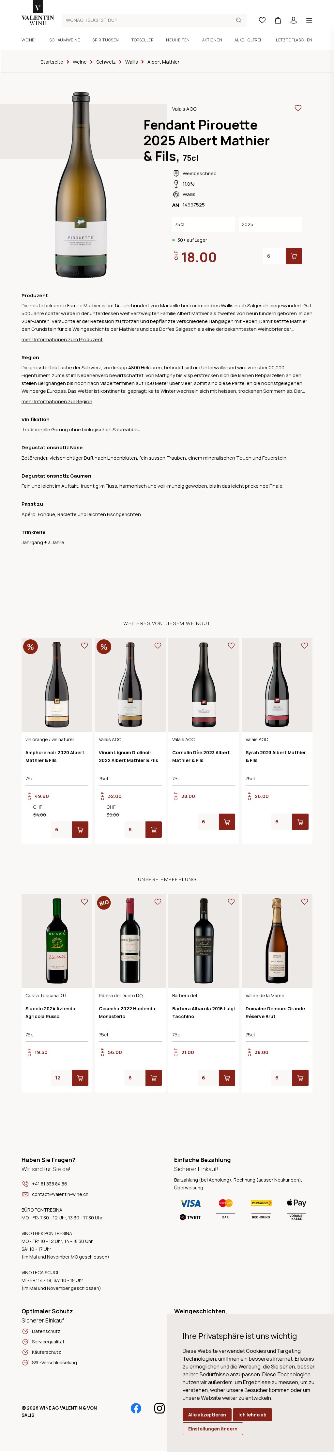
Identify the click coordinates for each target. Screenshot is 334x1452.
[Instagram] (159, 1408)
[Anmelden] (293, 20)
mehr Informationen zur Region (57, 401)
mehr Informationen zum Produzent (62, 339)
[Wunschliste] (262, 20)
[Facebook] (136, 1408)
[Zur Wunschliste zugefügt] (298, 108)
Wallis (189, 194)
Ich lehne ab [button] (252, 1415)
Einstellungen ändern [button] (212, 1429)
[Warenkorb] (278, 20)
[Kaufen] (294, 256)
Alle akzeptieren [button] (207, 1415)
